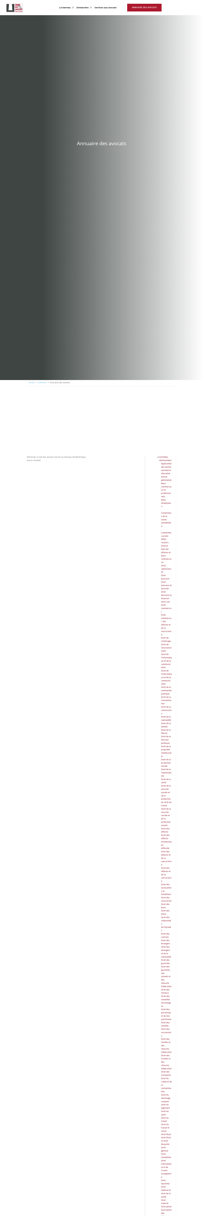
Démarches (83, 7)
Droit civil (165, 601)
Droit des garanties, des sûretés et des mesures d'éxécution (166, 976)
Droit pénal (166, 1206)
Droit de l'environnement (166, 647)
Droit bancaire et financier (166, 595)
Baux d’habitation (166, 503)
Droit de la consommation (166, 700)
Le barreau (65, 7)
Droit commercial (166, 608)
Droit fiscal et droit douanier (166, 1140)
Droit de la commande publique (166, 690)
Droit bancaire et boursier (166, 585)
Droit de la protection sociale (166, 762)
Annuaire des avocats (144, 7)
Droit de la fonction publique (166, 739)
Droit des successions (166, 1032)
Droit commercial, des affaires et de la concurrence (166, 625)
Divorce (164, 545)
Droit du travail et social (165, 1127)
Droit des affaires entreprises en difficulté (166, 841)
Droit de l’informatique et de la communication (166, 661)
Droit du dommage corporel (165, 1098)
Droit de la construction (166, 710)
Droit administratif (166, 568)
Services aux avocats (105, 7)
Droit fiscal (166, 1134)
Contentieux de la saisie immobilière (166, 519)
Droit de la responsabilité (166, 772)
